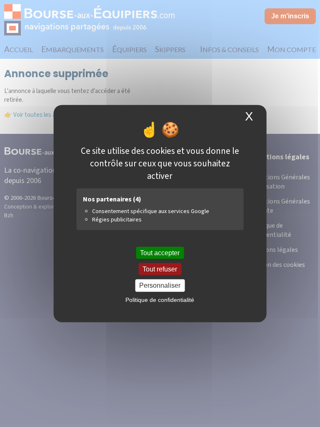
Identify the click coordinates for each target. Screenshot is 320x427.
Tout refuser (159, 269)
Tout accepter (160, 252)
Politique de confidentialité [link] (159, 299)
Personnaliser (159, 285)
